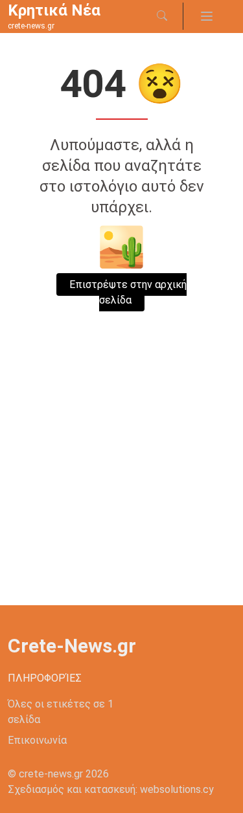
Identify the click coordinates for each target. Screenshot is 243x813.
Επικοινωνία (37, 740)
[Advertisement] (121, 477)
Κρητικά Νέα (54, 10)
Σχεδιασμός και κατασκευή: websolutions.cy (111, 789)
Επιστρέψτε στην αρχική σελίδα (128, 292)
